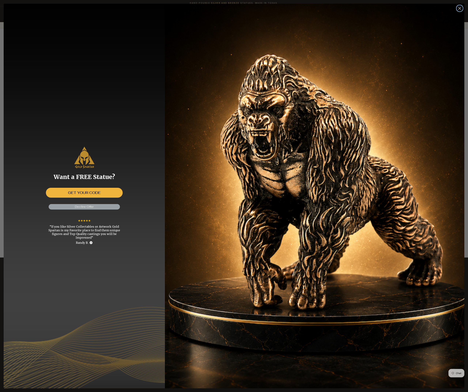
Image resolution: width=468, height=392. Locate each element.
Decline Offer (84, 207)
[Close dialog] (459, 8)
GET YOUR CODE (84, 192)
